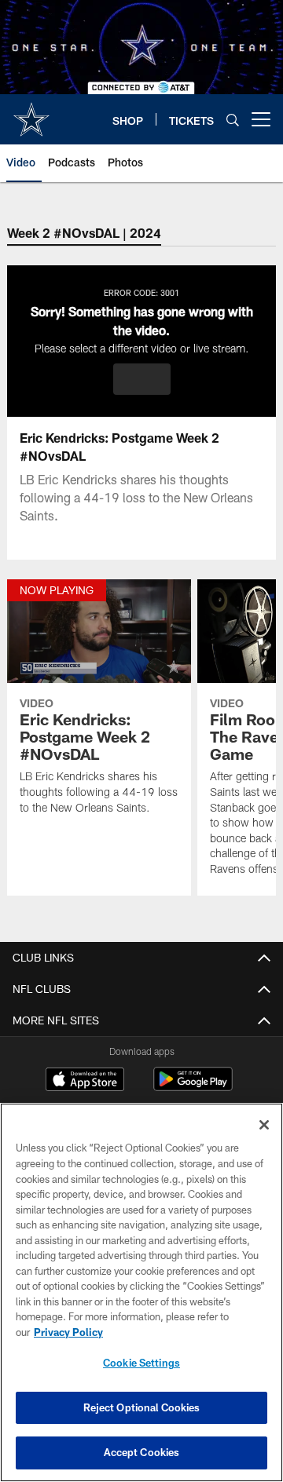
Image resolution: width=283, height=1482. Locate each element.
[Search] (232, 119)
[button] (142, 379)
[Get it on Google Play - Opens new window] (193, 1087)
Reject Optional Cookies (141, 1407)
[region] (141, 1292)
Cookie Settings (141, 1362)
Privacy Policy (68, 1332)
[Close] (264, 1125)
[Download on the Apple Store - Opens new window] (85, 1081)
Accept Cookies (142, 1452)
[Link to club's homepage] (31, 113)
